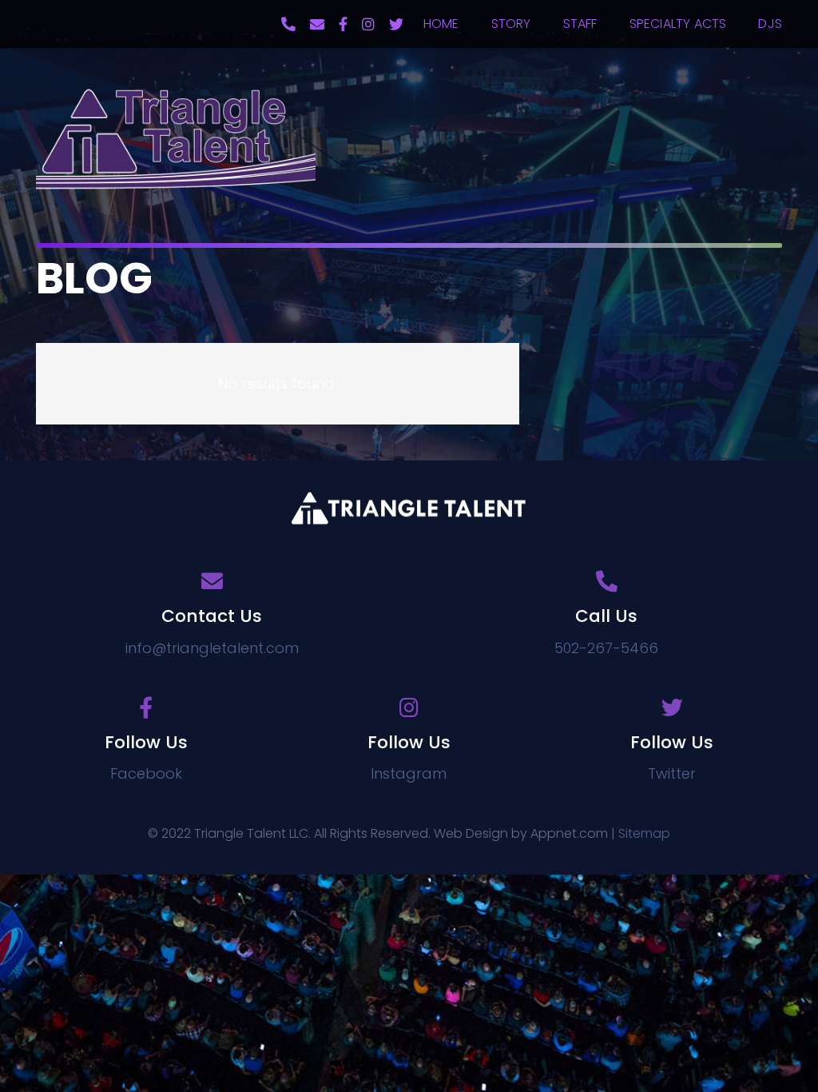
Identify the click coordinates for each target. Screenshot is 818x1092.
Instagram (409, 773)
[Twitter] (396, 24)
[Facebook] (343, 24)
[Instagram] (368, 24)
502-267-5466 (606, 648)
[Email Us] (317, 24)
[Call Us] (288, 24)
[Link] (176, 138)
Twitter (672, 773)
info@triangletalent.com (212, 648)
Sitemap (644, 833)
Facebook (146, 773)
